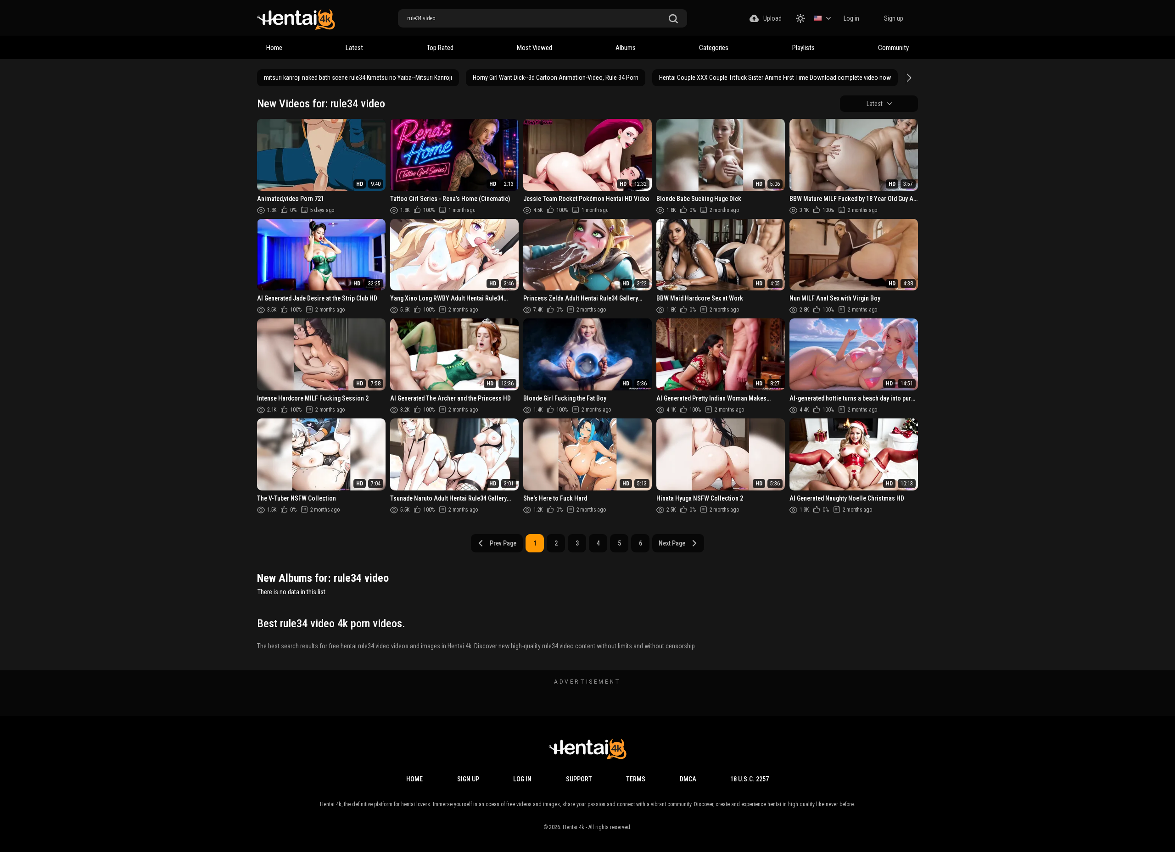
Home (274, 48)
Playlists (803, 48)
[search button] (673, 19)
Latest (354, 48)
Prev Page (503, 543)
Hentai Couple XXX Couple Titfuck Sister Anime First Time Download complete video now (775, 77)
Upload (772, 18)
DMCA (688, 779)
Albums (625, 48)
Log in (851, 18)
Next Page (672, 543)
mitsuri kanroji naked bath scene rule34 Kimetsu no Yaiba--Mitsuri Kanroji (358, 77)
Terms (635, 779)
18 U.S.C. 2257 (749, 779)
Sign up (893, 18)
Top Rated (440, 48)
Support (579, 779)
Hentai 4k (573, 827)
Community (893, 48)
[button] (908, 77)
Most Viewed (534, 48)
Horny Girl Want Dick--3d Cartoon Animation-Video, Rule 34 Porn (555, 77)
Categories (713, 48)
